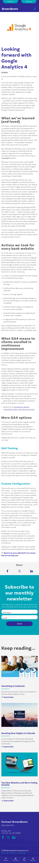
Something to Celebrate (13, 686)
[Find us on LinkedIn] (13, 837)
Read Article (9, 697)
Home (3, 853)
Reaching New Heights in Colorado (18, 733)
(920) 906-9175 (7, 825)
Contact (12, 853)
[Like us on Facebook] (3, 837)
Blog (24, 860)
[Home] (12, 9)
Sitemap (22, 853)
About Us (32, 860)
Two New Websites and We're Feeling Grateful (19, 783)
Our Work (15, 860)
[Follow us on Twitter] (9, 837)
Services (6, 860)
